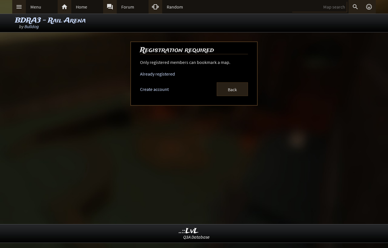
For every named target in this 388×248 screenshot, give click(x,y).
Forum (127, 7)
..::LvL (188, 231)
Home (81, 7)
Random (175, 7)
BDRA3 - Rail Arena (50, 21)
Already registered (157, 74)
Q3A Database (196, 237)
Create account (154, 89)
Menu (35, 7)
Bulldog (31, 26)
